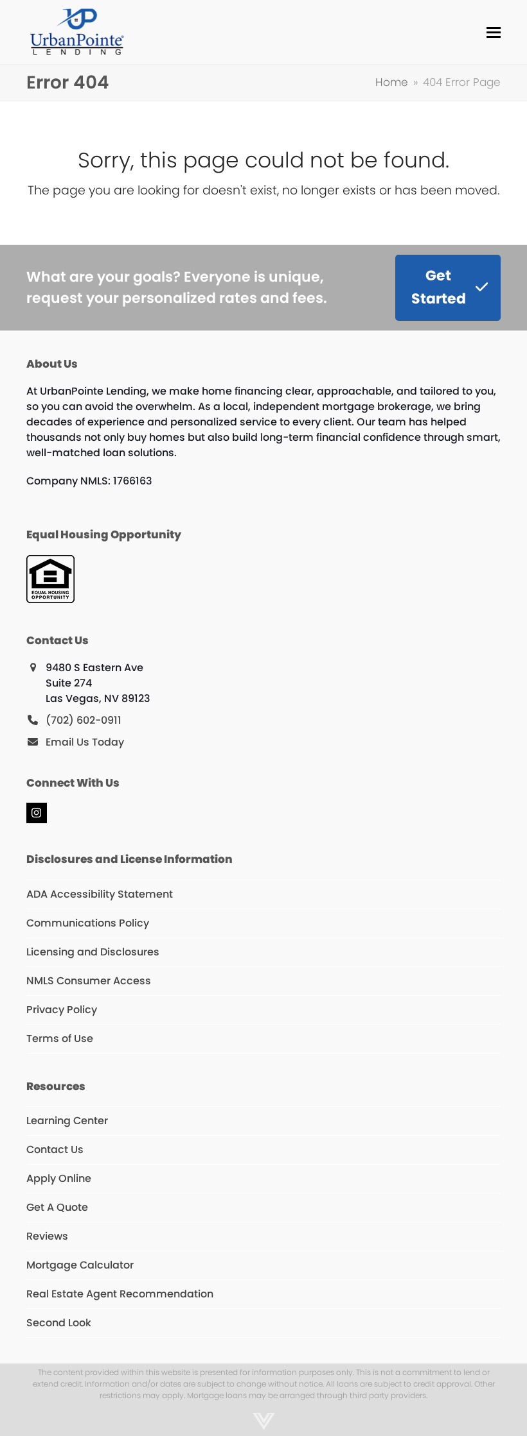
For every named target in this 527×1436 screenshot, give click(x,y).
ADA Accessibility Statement (99, 894)
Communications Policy (87, 923)
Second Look (58, 1322)
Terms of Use (59, 1038)
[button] (494, 32)
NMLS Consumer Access (88, 980)
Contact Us (55, 1149)
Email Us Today (85, 742)
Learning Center (67, 1120)
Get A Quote (57, 1207)
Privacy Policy (61, 1009)
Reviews (47, 1236)
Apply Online (58, 1178)
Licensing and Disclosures (92, 952)
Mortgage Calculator (80, 1265)
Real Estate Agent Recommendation (119, 1293)
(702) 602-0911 (83, 720)
